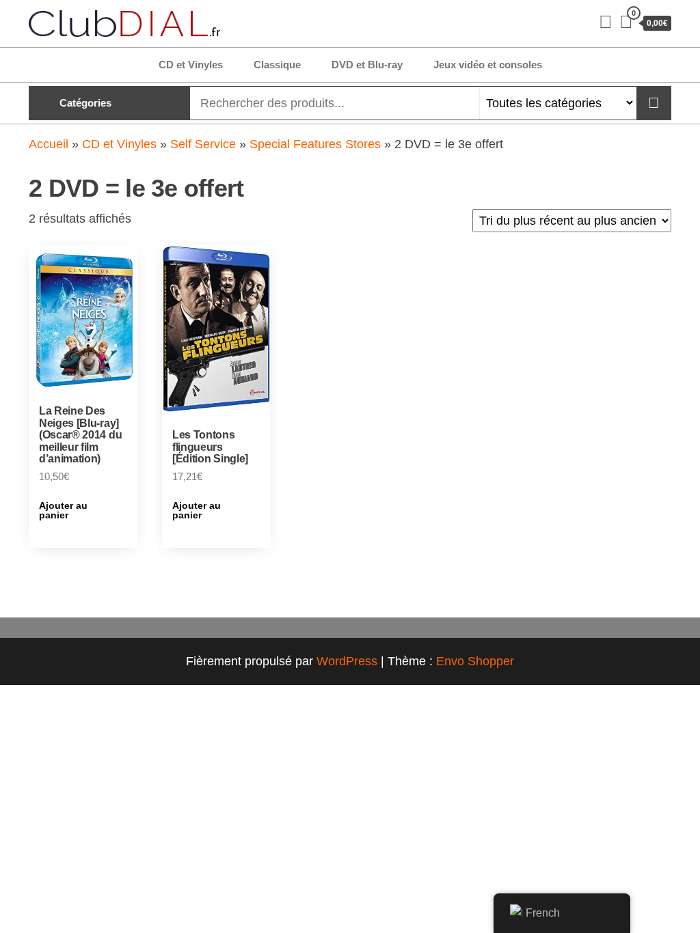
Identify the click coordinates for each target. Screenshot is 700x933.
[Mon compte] (605, 22)
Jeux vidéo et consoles (487, 64)
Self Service (203, 144)
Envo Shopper (475, 661)
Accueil (48, 144)
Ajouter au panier (63, 510)
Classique (277, 64)
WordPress (347, 661)
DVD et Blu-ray (367, 64)
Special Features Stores (315, 144)
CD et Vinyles (191, 64)
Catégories (85, 103)
